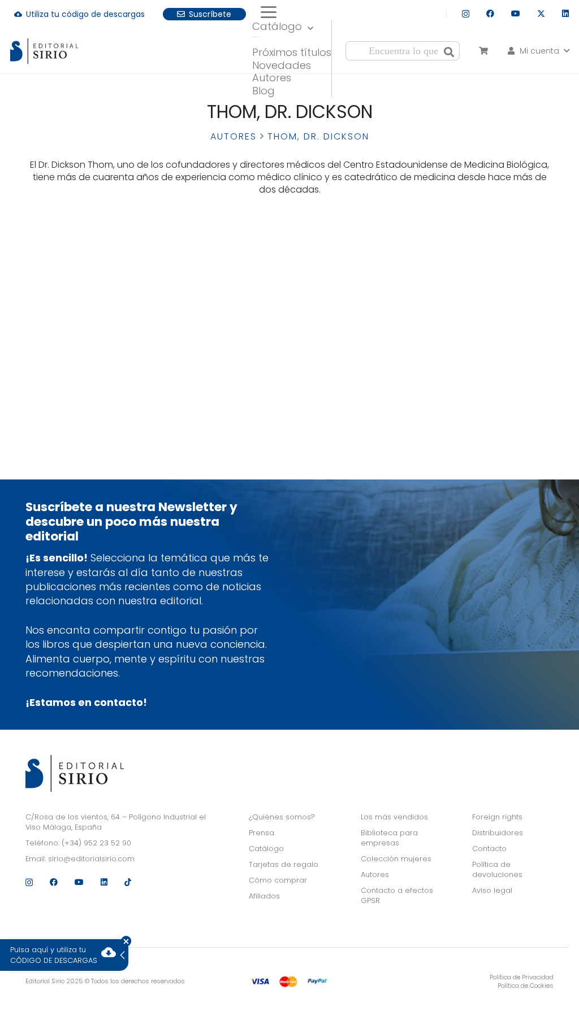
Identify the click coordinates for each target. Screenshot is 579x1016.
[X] (541, 14)
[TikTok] (127, 882)
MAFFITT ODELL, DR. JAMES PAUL (103, 323)
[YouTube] (515, 14)
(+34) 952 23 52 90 (96, 843)
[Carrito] (483, 50)
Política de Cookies (526, 985)
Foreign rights (497, 817)
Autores (233, 136)
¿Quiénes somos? (282, 817)
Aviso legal (492, 890)
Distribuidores (497, 833)
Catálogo (266, 848)
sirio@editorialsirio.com (91, 859)
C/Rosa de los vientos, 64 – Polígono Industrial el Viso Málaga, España (115, 822)
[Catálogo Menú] (255, 36)
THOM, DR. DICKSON (103, 307)
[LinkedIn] (565, 14)
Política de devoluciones (497, 869)
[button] (292, 12)
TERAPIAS (103, 286)
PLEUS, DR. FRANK (103, 350)
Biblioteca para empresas (389, 838)
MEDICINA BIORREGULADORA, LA (103, 270)
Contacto (489, 848)
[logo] (44, 51)
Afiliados (264, 896)
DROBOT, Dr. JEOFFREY (103, 339)
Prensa (261, 833)
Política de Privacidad (522, 977)
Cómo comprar (278, 880)
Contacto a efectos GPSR (397, 895)
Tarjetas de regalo (283, 864)
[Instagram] (465, 14)
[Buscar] (449, 51)
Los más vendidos (394, 817)
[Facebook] (490, 14)
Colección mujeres (396, 859)
